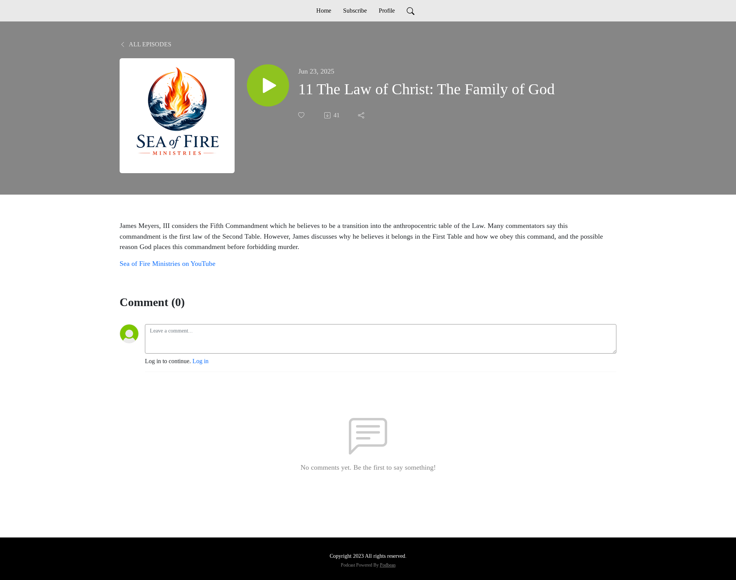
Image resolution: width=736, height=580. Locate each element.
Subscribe (355, 10)
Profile (387, 10)
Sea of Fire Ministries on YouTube (167, 263)
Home (323, 10)
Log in (200, 361)
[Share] (361, 115)
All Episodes (149, 44)
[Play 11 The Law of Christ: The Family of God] (268, 85)
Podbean (388, 565)
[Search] (410, 10)
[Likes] (302, 115)
